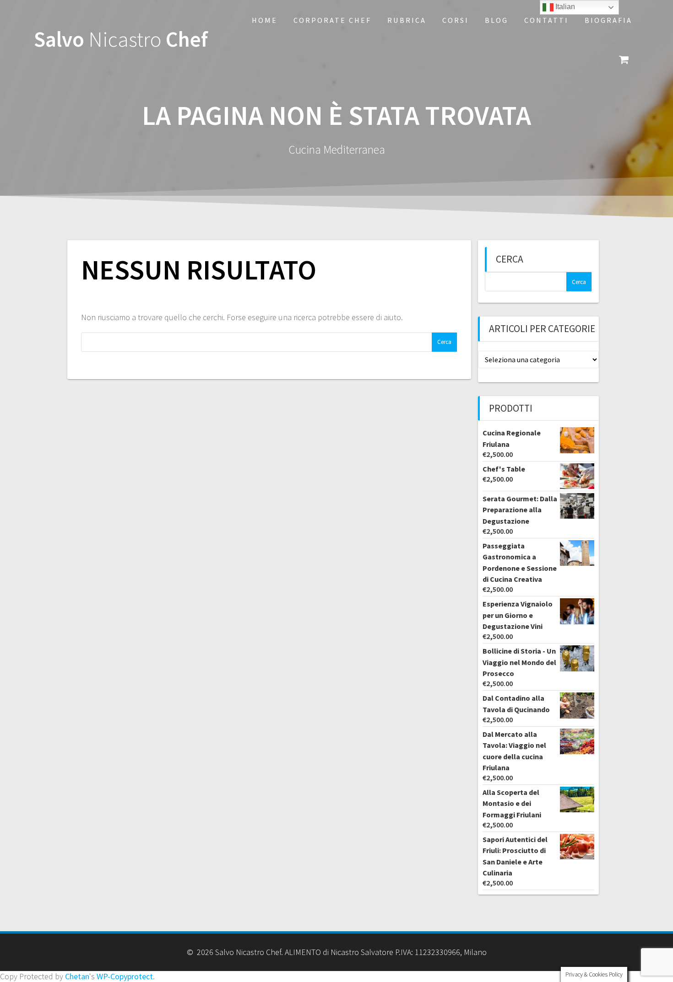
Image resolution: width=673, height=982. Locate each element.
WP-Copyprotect (125, 976)
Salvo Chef (121, 39)
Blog (496, 20)
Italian (564, 7)
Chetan (77, 976)
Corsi (455, 20)
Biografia (608, 20)
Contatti (546, 20)
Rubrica (406, 20)
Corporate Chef (332, 20)
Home (264, 20)
